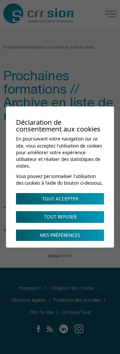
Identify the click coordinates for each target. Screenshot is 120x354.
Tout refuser (60, 217)
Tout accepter (60, 199)
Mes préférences (60, 235)
